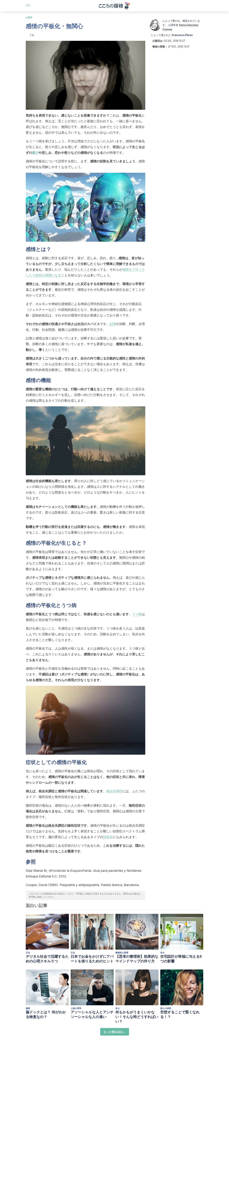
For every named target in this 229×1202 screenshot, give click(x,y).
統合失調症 (114, 791)
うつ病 (137, 614)
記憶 (112, 324)
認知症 (108, 837)
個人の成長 (165, 1008)
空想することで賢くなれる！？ (180, 1014)
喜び (35, 152)
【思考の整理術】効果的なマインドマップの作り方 (136, 958)
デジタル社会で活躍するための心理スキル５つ (47, 958)
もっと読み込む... (114, 1032)
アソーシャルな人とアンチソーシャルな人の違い (92, 1014)
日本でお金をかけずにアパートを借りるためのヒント (92, 958)
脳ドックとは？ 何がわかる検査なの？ (46, 1014)
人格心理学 (76, 1008)
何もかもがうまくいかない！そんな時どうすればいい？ (136, 1017)
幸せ (162, 952)
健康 (28, 1008)
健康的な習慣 (121, 952)
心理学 (29, 17)
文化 (28, 952)
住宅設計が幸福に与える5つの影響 (181, 958)
